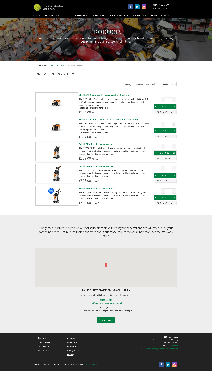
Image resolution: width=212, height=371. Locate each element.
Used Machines (44, 346)
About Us (71, 338)
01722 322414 (172, 346)
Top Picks (42, 338)
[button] (106, 265)
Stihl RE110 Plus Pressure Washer (96, 144)
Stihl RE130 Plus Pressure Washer (96, 188)
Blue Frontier (91, 364)
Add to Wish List (166, 112)
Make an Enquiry (106, 320)
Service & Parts (44, 350)
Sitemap (70, 354)
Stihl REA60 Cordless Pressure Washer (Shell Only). (105, 95)
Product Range (44, 342)
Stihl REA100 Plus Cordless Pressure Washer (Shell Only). (108, 119)
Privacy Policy (73, 350)
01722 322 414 (106, 300)
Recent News (72, 342)
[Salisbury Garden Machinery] (53, 7)
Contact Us (72, 346)
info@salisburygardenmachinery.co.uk (106, 303)
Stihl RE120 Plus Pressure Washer (96, 166)
